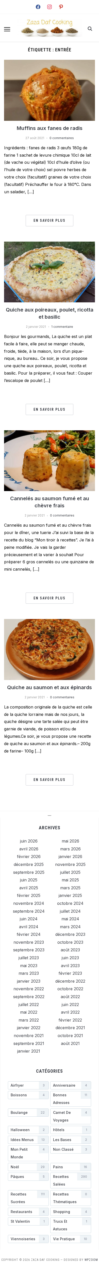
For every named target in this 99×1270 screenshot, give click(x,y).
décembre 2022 (70, 981)
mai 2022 (28, 1012)
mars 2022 (29, 1020)
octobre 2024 (70, 903)
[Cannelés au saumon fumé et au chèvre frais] (49, 433)
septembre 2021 (28, 1043)
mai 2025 (70, 879)
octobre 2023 (70, 942)
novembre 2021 (29, 1035)
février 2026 (29, 856)
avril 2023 (70, 965)
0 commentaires (62, 138)
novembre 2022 (28, 988)
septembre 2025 (28, 872)
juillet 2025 (70, 872)
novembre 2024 (28, 903)
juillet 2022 (29, 1004)
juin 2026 (29, 841)
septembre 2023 (28, 949)
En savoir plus (49, 220)
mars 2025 (70, 887)
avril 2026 (28, 848)
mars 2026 (70, 848)
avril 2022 (70, 1012)
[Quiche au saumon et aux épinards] (49, 622)
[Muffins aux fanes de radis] (49, 62)
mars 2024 (70, 926)
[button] (7, 29)
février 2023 (70, 973)
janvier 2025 (70, 895)
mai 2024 (70, 918)
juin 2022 (70, 1004)
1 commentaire (62, 327)
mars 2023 (29, 973)
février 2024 (29, 934)
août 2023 (70, 949)
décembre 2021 (70, 1027)
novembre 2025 (70, 864)
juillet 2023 (29, 957)
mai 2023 (28, 965)
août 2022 (70, 996)
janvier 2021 (28, 1051)
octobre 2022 (70, 988)
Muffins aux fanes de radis (49, 128)
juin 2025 (28, 879)
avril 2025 (28, 887)
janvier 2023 (28, 981)
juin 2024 (29, 918)
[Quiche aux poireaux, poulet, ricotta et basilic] (49, 244)
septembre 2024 (29, 911)
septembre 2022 (28, 996)
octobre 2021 (70, 1035)
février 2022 (70, 1020)
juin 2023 (70, 957)
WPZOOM (91, 1260)
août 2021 (70, 1043)
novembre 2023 (28, 942)
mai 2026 (70, 841)
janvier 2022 (28, 1027)
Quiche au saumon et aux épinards (49, 687)
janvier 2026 (70, 856)
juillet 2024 (70, 911)
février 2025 (28, 895)
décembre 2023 (70, 934)
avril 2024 (28, 926)
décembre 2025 (29, 864)
